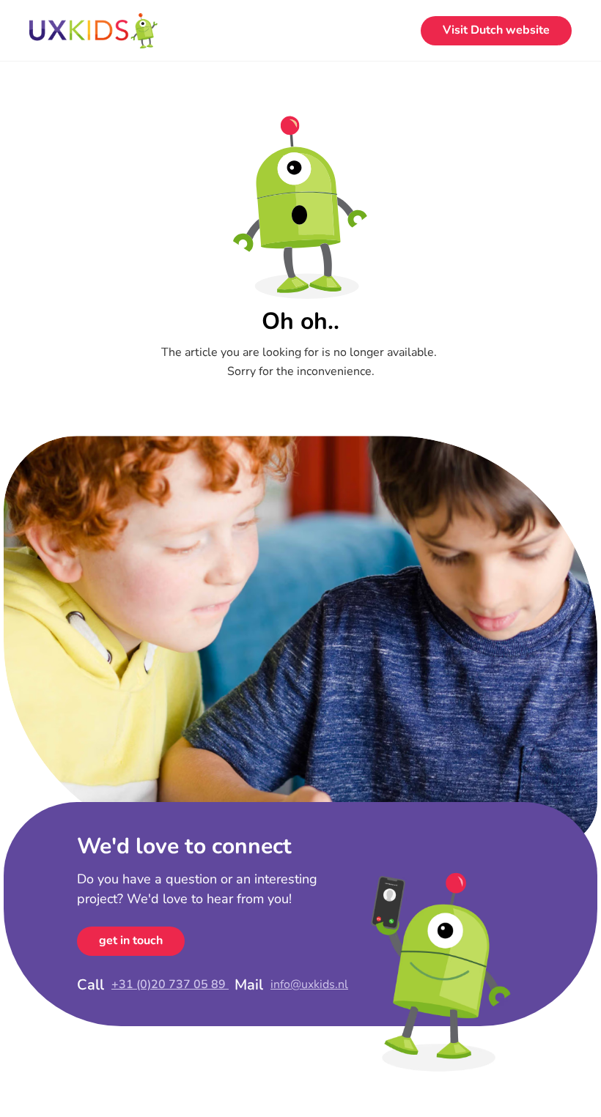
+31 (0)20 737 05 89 (170, 984)
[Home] (93, 30)
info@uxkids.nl (309, 984)
